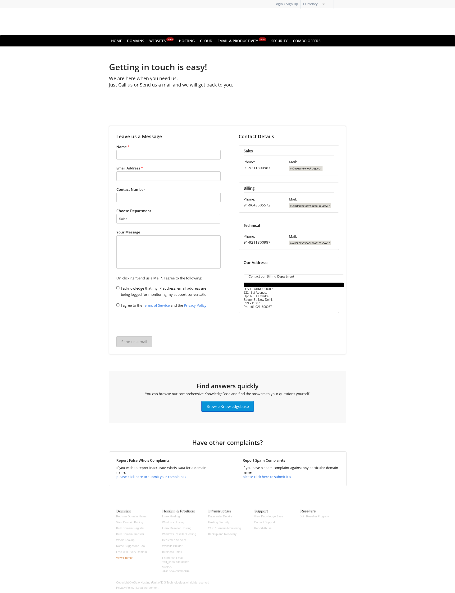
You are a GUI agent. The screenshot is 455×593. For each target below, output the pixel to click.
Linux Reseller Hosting (176, 528)
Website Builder (172, 546)
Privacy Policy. (195, 305)
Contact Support (264, 522)
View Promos (124, 558)
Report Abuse (263, 528)
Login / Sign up (286, 4)
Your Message (128, 232)
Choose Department (133, 210)
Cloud (206, 40)
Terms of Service (156, 305)
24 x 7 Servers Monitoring (224, 528)
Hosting (187, 40)
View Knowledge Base (268, 516)
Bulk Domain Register (130, 528)
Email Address (129, 168)
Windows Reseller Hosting (179, 534)
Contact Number (130, 189)
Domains (135, 40)
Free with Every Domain (131, 552)
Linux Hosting (171, 516)
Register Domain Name (131, 516)
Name (123, 146)
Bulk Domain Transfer (130, 534)
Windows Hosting (173, 522)
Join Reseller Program (314, 516)
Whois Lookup (125, 540)
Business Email (172, 552)
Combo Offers (306, 40)
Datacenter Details (220, 516)
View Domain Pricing (129, 522)
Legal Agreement (147, 587)
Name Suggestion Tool (131, 546)
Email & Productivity (241, 40)
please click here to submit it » (267, 476)
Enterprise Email (172, 558)
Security (279, 40)
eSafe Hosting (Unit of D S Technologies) (158, 582)
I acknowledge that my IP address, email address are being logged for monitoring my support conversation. (165, 291)
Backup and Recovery (222, 534)
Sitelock (167, 567)
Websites (161, 40)
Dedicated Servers (174, 540)
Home (116, 40)
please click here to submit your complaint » (151, 476)
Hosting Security (218, 522)
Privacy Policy (125, 587)
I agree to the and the (164, 305)
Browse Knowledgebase (227, 406)
